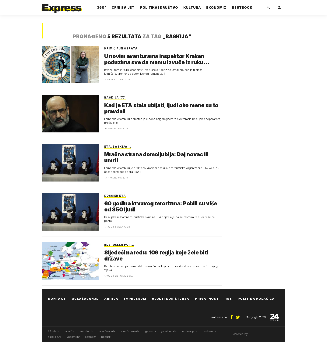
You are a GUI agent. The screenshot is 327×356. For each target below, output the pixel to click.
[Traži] (268, 7)
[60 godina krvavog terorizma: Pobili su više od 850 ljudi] (70, 212)
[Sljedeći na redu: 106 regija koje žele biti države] (70, 261)
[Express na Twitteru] (238, 315)
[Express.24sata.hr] (61, 6)
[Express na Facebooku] (231, 315)
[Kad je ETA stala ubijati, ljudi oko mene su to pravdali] (70, 113)
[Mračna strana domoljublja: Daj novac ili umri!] (70, 163)
